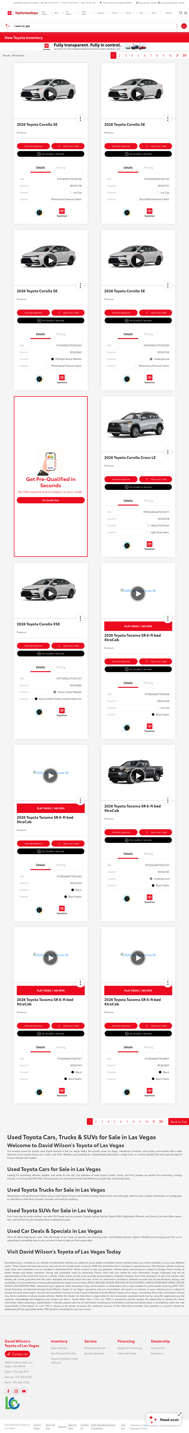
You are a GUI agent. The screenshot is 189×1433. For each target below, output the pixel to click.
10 (170, 55)
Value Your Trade (71, 146)
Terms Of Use (50, 1426)
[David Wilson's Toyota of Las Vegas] (21, 12)
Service (90, 1340)
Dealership (160, 1340)
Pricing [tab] (60, 167)
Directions (157, 1353)
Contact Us (19, 1354)
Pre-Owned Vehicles (63, 1353)
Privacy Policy (37, 1426)
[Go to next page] (177, 55)
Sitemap (62, 1426)
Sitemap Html (72, 1426)
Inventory (59, 1340)
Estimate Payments (33, 146)
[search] (185, 13)
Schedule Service (94, 1348)
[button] (80, 119)
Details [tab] (40, 167)
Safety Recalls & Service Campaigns (103, 1426)
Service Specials (94, 1353)
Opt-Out (123, 1426)
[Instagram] (16, 1391)
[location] (100, 3)
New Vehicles (59, 1348)
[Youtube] (24, 1391)
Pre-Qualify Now (50, 500)
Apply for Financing (130, 1348)
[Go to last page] (185, 55)
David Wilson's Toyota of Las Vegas (17, 1426)
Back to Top (179, 1121)
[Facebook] (8, 1391)
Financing (126, 1340)
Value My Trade (127, 1353)
